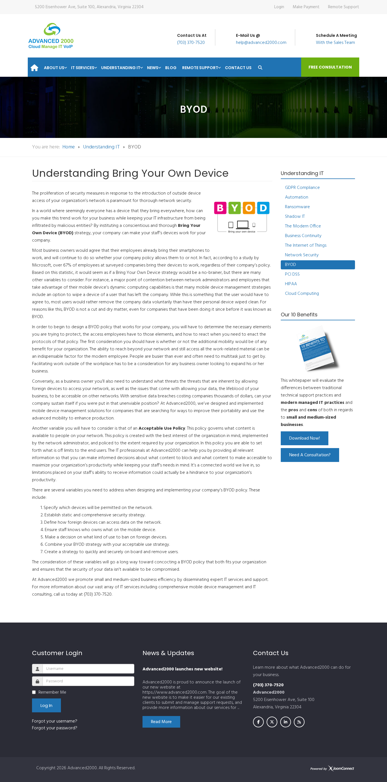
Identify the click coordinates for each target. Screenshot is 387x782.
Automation (296, 197)
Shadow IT (295, 216)
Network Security (302, 255)
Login (279, 7)
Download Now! (304, 438)
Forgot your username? (54, 721)
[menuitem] (34, 65)
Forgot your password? (54, 728)
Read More (161, 722)
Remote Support (343, 7)
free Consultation (330, 67)
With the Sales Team (335, 42)
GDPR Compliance (302, 187)
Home (68, 147)
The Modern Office (303, 226)
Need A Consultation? (310, 455)
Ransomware (297, 207)
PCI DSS (292, 274)
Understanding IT (101, 147)
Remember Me (52, 692)
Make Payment (306, 7)
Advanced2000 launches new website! (182, 669)
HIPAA (291, 284)
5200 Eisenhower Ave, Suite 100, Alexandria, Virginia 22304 (89, 7)
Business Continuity (303, 236)
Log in (46, 705)
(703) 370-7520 (191, 42)
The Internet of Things (305, 245)
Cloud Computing (302, 293)
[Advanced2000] (51, 36)
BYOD (290, 265)
